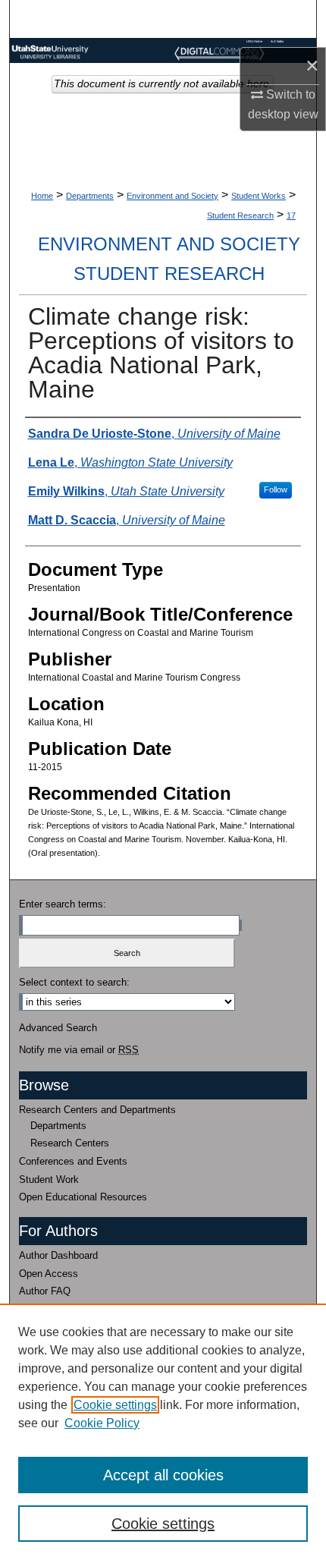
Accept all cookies (163, 1475)
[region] (163, 1432)
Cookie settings (115, 1404)
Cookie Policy (101, 1423)
